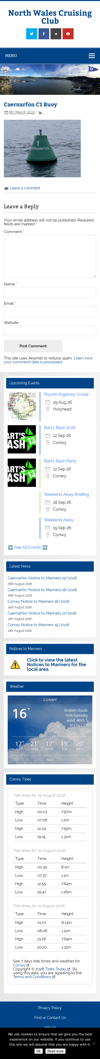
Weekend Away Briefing (66, 494)
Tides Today (55, 969)
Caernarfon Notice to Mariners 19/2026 (42, 578)
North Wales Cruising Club (50, 16)
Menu (11, 55)
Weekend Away (59, 519)
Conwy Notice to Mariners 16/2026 (38, 601)
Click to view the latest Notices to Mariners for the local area (56, 664)
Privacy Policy (50, 1008)
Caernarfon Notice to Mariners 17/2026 (42, 613)
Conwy (19, 965)
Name (10, 284)
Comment (14, 232)
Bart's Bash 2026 (60, 427)
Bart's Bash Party (60, 461)
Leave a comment (25, 188)
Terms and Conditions (32, 976)
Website (11, 323)
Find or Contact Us (50, 1018)
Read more (55, 1051)
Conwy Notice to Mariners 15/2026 (38, 625)
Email (10, 303)
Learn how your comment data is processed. (48, 360)
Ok (38, 1051)
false (50, 760)
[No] (93, 1043)
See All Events (27, 547)
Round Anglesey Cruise (66, 394)
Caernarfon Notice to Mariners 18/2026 (42, 590)
